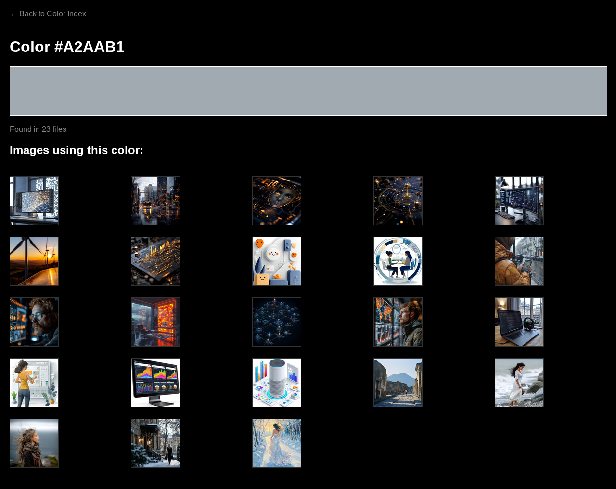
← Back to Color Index (48, 14)
